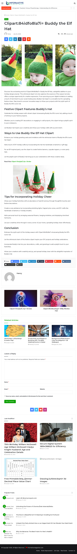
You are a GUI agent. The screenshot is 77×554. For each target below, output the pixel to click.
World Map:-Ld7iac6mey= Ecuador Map (13, 339)
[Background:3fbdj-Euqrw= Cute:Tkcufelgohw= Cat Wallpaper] (62, 331)
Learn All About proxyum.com (26, 498)
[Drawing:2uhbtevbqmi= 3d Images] (56, 467)
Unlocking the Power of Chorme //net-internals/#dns (34, 506)
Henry (19, 273)
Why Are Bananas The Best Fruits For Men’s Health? (34, 531)
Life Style (56, 550)
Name (6, 382)
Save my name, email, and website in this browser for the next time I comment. (29, 396)
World (12, 15)
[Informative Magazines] (15, 3)
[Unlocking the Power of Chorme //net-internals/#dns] (9, 509)
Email (6, 389)
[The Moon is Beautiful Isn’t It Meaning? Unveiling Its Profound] (9, 517)
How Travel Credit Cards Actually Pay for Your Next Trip (28, 8)
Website (42, 389)
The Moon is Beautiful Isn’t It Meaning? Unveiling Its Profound (37, 515)
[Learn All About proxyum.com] (9, 500)
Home (7, 15)
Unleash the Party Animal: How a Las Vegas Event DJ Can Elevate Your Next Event (44, 523)
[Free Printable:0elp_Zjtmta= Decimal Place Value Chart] (20, 467)
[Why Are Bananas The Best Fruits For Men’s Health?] (9, 535)
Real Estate (64, 550)
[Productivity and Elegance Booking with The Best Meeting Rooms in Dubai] (38, 331)
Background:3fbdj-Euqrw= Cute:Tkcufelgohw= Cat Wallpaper (61, 340)
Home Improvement (47, 550)
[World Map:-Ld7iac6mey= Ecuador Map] (14, 331)
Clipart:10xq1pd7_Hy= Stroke (21, 161)
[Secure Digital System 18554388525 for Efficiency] (56, 432)
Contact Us (72, 550)
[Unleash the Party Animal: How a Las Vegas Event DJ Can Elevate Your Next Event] (9, 525)
